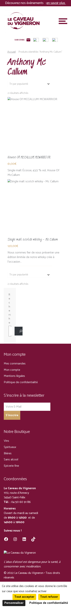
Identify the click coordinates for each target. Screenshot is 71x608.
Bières (8, 453)
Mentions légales (14, 376)
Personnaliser (13, 603)
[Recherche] (18, 331)
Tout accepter (24, 596)
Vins (6, 440)
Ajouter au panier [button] (35, 126)
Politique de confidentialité (21, 382)
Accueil (11, 52)
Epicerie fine (11, 465)
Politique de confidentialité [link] (48, 603)
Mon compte (12, 369)
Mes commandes (15, 363)
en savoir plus (56, 3)
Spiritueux (10, 447)
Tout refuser (49, 596)
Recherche (10, 309)
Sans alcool (11, 459)
